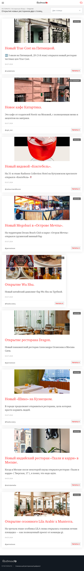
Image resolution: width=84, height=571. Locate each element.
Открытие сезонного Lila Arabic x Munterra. (39, 521)
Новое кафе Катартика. (23, 107)
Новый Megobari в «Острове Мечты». (34, 225)
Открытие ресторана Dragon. (28, 340)
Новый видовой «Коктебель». (28, 166)
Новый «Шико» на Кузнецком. (29, 399)
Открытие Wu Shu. (19, 285)
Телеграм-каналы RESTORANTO (81, 3)
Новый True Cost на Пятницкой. (30, 48)
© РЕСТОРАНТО (7, 566)
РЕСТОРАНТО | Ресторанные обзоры (13, 9)
